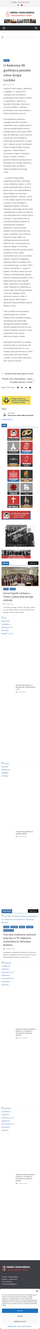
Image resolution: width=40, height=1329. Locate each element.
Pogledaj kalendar (7, 419)
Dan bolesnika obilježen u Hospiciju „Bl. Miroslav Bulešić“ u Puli (26, 687)
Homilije (22, 927)
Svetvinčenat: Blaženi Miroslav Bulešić (20, 415)
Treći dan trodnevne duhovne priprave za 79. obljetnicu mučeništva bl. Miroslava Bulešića (19, 940)
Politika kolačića (12, 1326)
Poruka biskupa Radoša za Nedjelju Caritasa (24, 833)
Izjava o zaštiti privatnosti (24, 1326)
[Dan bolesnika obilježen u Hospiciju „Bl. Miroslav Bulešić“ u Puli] (8, 688)
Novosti (6, 60)
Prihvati (20, 1311)
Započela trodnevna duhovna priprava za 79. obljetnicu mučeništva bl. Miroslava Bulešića (25, 1178)
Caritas (6, 589)
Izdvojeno (30, 927)
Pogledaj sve (33, 563)
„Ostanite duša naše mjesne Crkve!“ (19, 373)
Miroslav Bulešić (8, 930)
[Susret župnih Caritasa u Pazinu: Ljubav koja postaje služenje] (20, 576)
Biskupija (6, 927)
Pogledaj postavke (20, 1321)
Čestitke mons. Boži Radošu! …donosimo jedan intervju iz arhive (17, 380)
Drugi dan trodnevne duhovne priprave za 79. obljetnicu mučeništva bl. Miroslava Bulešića (25, 1032)
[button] (37, 1291)
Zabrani (20, 1316)
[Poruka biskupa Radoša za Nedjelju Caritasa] (8, 834)
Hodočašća (14, 927)
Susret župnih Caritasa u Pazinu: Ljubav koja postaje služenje (18, 597)
